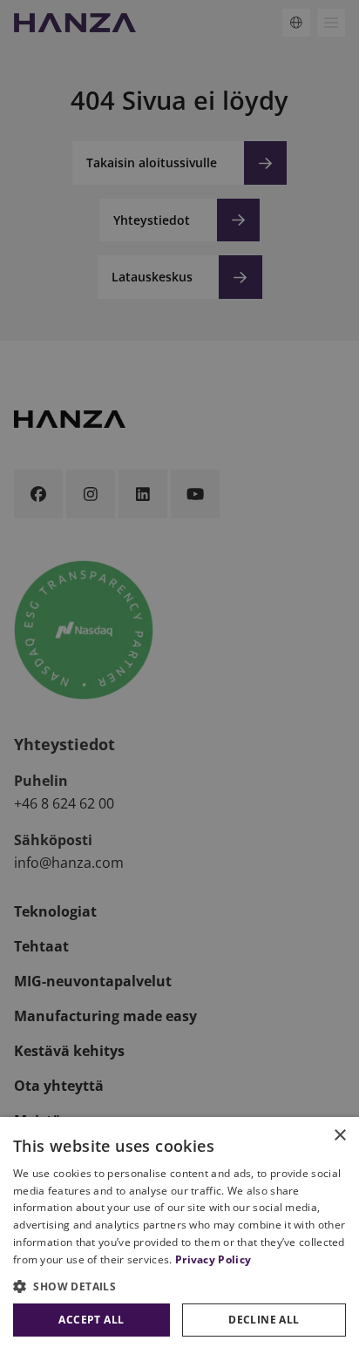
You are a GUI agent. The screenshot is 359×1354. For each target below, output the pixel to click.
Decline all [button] (263, 1319)
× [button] (339, 1135)
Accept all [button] (91, 1319)
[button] (179, 1286)
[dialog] (179, 1235)
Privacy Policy (213, 1259)
